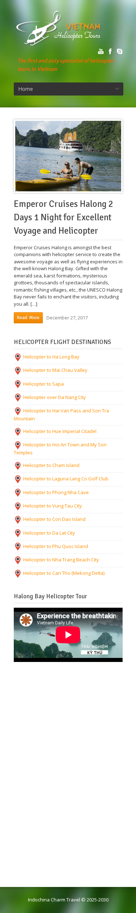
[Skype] (120, 51)
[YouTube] (101, 51)
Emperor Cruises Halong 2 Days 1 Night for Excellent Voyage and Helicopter (63, 217)
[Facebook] (110, 51)
